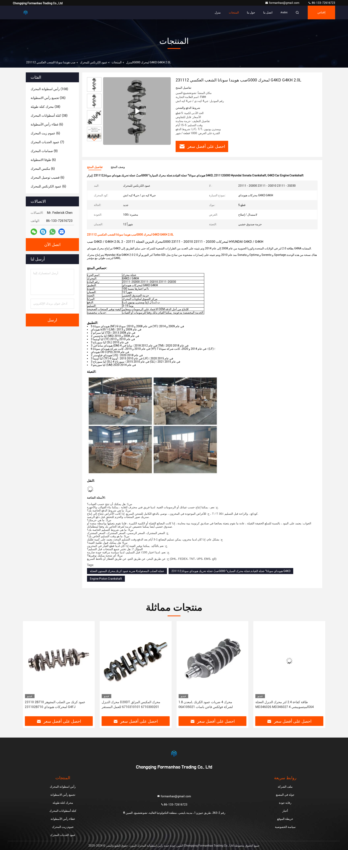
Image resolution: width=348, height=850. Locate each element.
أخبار (285, 810)
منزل (218, 12)
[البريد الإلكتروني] (61, 231)
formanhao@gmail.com (284, 2)
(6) (47, 124)
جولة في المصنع (285, 794)
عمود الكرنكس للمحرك (93, 62)
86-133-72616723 (323, 2)
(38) (45, 107)
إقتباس (321, 12)
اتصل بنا (267, 12)
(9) (44, 151)
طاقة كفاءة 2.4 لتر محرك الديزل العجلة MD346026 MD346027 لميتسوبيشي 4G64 (284, 704)
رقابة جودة (285, 802)
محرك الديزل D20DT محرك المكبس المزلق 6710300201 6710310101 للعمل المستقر (131, 704)
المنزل (130, 62)
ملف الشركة (285, 786)
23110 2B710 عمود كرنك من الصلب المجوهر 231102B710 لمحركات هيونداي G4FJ (55, 704)
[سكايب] (43, 231)
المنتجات (234, 12)
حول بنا (251, 12)
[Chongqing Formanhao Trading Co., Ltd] (25, 12)
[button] (94, 139)
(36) (48, 98)
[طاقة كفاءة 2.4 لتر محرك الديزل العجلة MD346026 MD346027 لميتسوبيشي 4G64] (289, 660)
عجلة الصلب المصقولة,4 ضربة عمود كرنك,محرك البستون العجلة (127, 571)
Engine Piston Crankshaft (106, 578)
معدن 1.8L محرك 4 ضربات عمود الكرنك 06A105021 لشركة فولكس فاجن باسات (205, 704)
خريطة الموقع (285, 818)
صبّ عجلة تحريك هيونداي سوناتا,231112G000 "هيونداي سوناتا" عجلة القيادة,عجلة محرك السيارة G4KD (230, 571)
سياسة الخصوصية (285, 826)
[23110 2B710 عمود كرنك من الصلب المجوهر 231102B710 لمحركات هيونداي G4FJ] (59, 660)
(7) (47, 142)
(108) (49, 89)
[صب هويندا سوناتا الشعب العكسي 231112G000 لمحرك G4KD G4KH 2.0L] (137, 111)
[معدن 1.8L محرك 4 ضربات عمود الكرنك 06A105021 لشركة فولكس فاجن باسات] (212, 660)
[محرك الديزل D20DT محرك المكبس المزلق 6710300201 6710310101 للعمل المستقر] (136, 660)
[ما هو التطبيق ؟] (52, 232)
